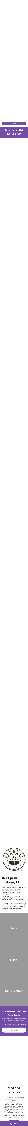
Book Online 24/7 (14, 129)
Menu (14, 123)
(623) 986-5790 (14, 133)
